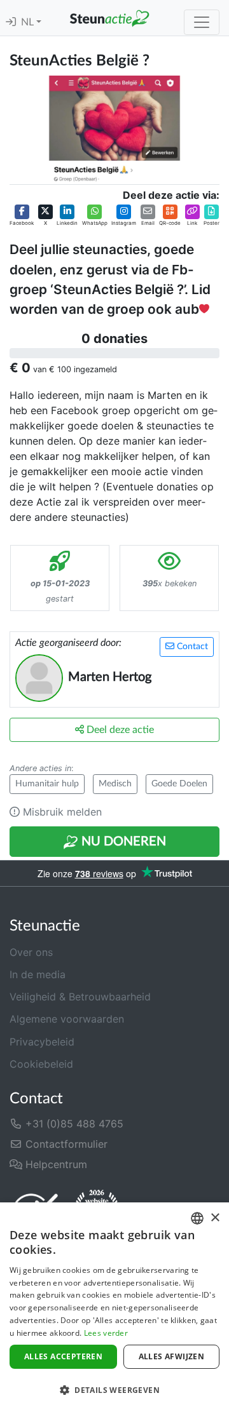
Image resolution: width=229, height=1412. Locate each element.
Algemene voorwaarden (67, 1018)
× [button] (214, 1218)
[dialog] (114, 1307)
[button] (22, 216)
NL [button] (28, 22)
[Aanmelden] (10, 22)
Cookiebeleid (41, 1064)
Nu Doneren (122, 841)
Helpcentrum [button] (54, 1164)
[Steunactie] (109, 17)
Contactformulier (65, 1144)
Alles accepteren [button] (63, 1356)
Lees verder (106, 1333)
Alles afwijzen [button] (172, 1356)
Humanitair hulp (47, 783)
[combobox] (197, 1218)
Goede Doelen (179, 783)
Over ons (31, 952)
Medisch (115, 783)
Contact (191, 646)
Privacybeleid (42, 1041)
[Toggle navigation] (201, 22)
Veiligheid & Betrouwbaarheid (80, 996)
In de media (38, 974)
